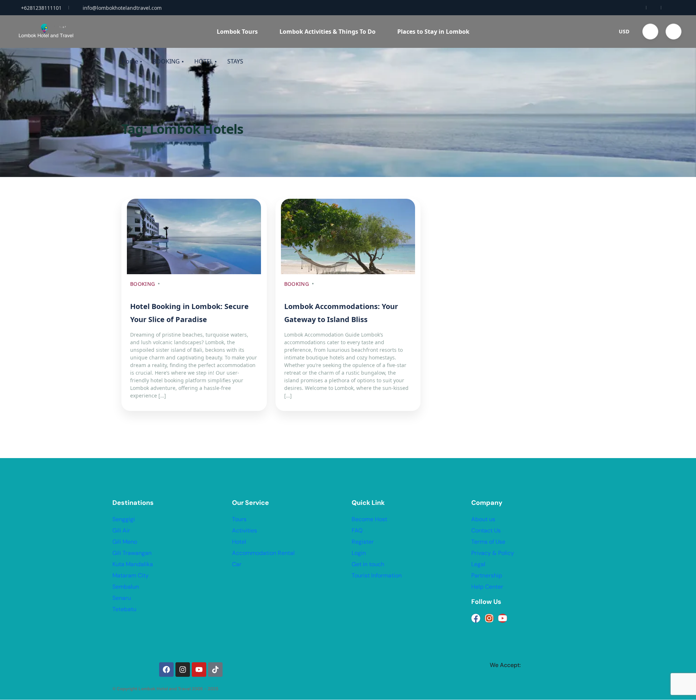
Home (129, 61)
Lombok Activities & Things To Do (327, 32)
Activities (244, 530)
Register (363, 541)
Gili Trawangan (132, 553)
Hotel (239, 541)
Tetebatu (124, 609)
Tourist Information (377, 575)
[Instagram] (489, 618)
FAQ (357, 530)
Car (236, 564)
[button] (650, 32)
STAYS (235, 61)
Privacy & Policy (492, 553)
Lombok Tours (237, 32)
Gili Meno (124, 541)
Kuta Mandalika (132, 564)
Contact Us (486, 530)
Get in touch (368, 564)
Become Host (369, 519)
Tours (239, 519)
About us (483, 519)
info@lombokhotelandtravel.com (122, 7)
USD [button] (624, 31)
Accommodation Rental (263, 553)
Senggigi (123, 519)
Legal (478, 564)
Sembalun (125, 586)
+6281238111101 (41, 7)
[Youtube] (502, 618)
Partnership (486, 575)
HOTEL (203, 61)
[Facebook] (475, 618)
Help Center (487, 586)
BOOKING (166, 61)
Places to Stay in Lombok (433, 32)
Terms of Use (488, 541)
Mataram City (130, 575)
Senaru (121, 598)
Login (359, 553)
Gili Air (121, 530)
